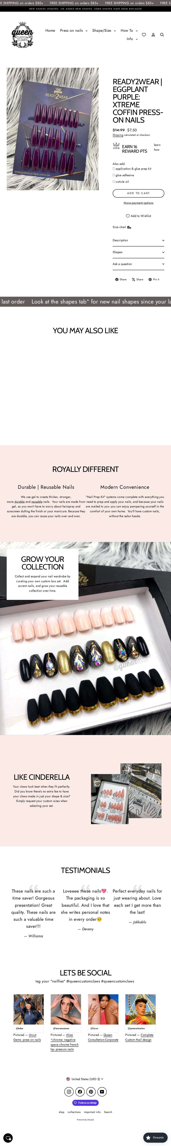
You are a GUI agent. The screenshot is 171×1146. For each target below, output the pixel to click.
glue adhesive (125, 175)
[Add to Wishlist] (17, 348)
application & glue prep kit (133, 169)
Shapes (117, 252)
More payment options (138, 203)
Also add (119, 164)
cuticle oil (122, 182)
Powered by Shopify (85, 1119)
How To (127, 30)
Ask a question (122, 264)
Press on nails (72, 30)
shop (61, 1112)
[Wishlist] (144, 35)
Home (50, 30)
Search (108, 1112)
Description (120, 240)
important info (92, 1112)
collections (74, 1112)
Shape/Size (102, 30)
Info (130, 38)
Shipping (118, 135)
